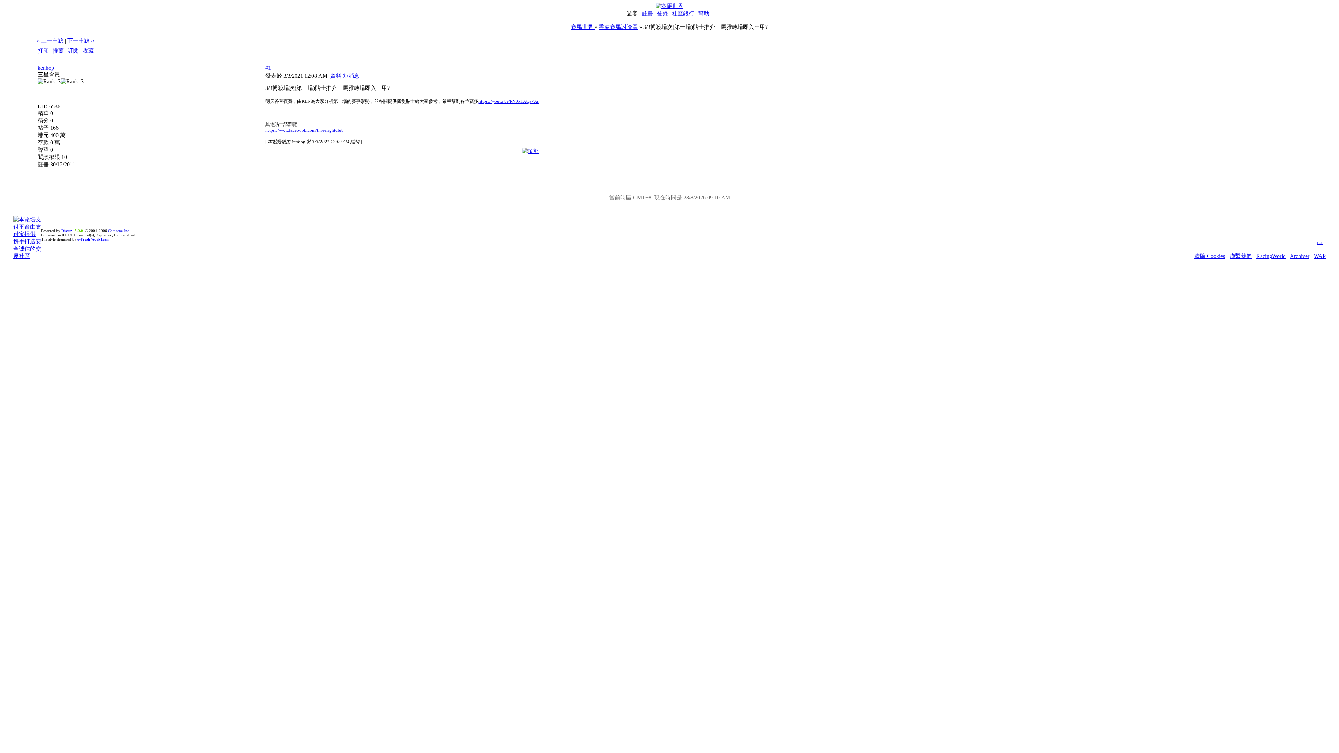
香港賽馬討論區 (618, 27)
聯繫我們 (1241, 256)
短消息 (351, 76)
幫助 (703, 13)
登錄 (662, 13)
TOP (1320, 243)
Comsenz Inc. (119, 231)
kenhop (46, 68)
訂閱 (73, 51)
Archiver (1299, 256)
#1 (268, 68)
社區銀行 (683, 13)
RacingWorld (1271, 256)
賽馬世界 (583, 27)
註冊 (647, 13)
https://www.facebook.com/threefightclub (304, 130)
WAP (1320, 256)
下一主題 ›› (80, 41)
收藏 (88, 51)
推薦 (58, 51)
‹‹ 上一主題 (49, 41)
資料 (335, 76)
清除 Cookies (1209, 256)
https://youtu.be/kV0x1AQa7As (508, 101)
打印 (43, 51)
